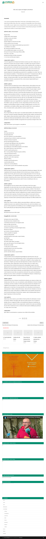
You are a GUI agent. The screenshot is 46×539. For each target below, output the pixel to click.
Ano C (4, 504)
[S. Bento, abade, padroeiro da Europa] (38, 333)
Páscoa (5, 520)
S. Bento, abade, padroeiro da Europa (37, 339)
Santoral (23, 11)
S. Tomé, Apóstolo (7, 337)
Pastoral (4, 533)
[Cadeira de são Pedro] (18, 333)
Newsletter (21, 537)
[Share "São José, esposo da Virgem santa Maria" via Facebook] (23, 318)
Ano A (4, 500)
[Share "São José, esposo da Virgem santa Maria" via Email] (24, 318)
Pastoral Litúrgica (7, 537)
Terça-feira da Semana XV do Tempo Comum (26, 339)
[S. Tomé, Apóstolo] (7, 333)
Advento (5, 511)
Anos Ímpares (6, 513)
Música (4, 531)
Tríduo (5, 526)
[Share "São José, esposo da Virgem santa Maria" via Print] (26, 318)
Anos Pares (6, 515)
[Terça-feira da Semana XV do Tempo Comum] (28, 333)
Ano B (4, 502)
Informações (5, 506)
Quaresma (6, 522)
